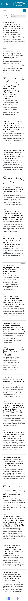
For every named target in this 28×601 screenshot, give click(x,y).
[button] (7, 17)
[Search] (24, 10)
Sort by (12, 14)
